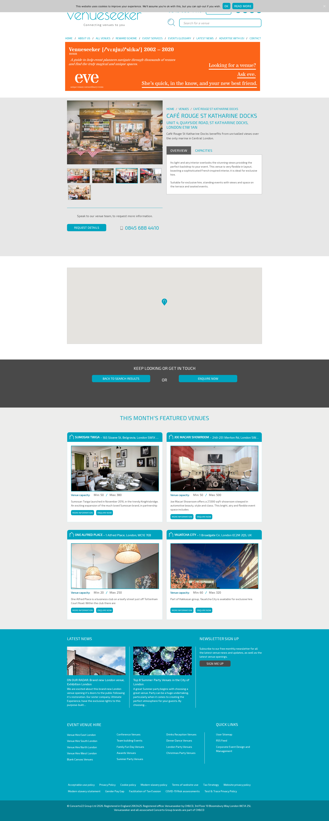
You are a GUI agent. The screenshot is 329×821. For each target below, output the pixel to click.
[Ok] (324, 6)
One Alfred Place (88, 534)
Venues (184, 109)
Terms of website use (185, 784)
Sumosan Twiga (87, 437)
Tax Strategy (211, 784)
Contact (255, 38)
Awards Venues (126, 752)
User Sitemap (224, 734)
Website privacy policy (237, 784)
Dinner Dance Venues (179, 740)
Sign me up (215, 663)
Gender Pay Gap (114, 791)
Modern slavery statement (84, 791)
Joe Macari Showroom (191, 437)
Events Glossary (179, 38)
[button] (164, 302)
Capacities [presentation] (203, 150)
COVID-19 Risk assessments (183, 791)
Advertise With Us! (231, 38)
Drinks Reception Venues (181, 734)
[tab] (178, 150)
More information (82, 512)
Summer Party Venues (130, 759)
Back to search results (121, 378)
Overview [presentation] (178, 150)
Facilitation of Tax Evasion (145, 791)
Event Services (152, 38)
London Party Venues (179, 746)
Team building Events (129, 740)
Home (69, 38)
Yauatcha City (185, 534)
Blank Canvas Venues (80, 759)
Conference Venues (129, 734)
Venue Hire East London (81, 734)
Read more (242, 6)
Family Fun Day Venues (130, 746)
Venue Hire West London (82, 753)
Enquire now (208, 378)
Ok (226, 6)
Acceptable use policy (81, 784)
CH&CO (200, 809)
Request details (86, 227)
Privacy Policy (107, 784)
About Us (84, 38)
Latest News (205, 38)
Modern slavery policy (154, 784)
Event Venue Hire (84, 724)
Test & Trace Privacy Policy (220, 791)
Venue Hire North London (82, 747)
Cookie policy (128, 784)
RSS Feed (221, 740)
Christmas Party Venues (181, 752)
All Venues (103, 38)
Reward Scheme (126, 38)
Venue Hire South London (82, 740)
